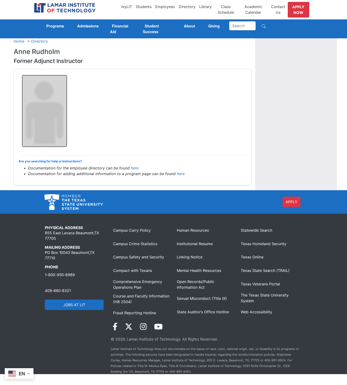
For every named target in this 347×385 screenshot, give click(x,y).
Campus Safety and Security (138, 257)
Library (205, 6)
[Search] (264, 25)
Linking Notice (190, 257)
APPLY (291, 201)
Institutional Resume (195, 243)
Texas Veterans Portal (260, 284)
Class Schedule (226, 9)
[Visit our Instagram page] (143, 326)
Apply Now (298, 9)
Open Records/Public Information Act (195, 284)
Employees (165, 6)
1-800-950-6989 (60, 274)
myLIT (126, 6)
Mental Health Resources (199, 270)
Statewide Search (256, 230)
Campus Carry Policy (132, 230)
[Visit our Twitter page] (128, 326)
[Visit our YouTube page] (158, 326)
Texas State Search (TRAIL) (265, 270)
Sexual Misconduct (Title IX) (202, 298)
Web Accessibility (256, 312)
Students (144, 6)
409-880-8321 (58, 290)
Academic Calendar (253, 9)
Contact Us (278, 9)
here (135, 168)
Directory (187, 6)
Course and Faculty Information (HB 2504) (141, 299)
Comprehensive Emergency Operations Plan (137, 284)
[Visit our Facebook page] (115, 326)
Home (19, 41)
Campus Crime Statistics (135, 243)
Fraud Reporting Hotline (134, 312)
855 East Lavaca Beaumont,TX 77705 (72, 235)
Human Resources (193, 230)
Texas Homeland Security (263, 243)
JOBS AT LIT (74, 304)
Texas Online (252, 257)
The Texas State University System (265, 298)
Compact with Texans (132, 270)
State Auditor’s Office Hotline (203, 312)
